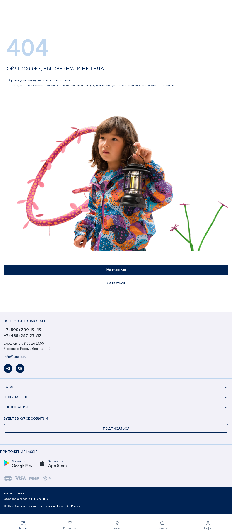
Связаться (116, 283)
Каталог (11, 387)
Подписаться (116, 428)
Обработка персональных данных (26, 499)
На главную (116, 270)
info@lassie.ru (15, 357)
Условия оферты (14, 493)
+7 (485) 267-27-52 (22, 336)
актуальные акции (80, 85)
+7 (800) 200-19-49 (22, 330)
